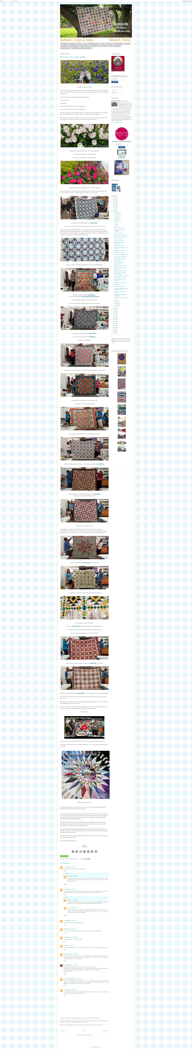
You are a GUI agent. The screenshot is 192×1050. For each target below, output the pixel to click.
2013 (114, 317)
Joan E (70, 876)
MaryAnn (67, 929)
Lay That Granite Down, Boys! (120, 256)
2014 (114, 315)
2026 (114, 198)
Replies (66, 873)
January (116, 305)
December (116, 213)
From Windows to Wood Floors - (121, 236)
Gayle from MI (68, 954)
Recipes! (104, 45)
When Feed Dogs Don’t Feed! (120, 235)
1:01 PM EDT (71, 945)
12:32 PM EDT (75, 937)
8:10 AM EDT (73, 889)
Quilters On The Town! (119, 245)
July (115, 222)
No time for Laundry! (118, 238)
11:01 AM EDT (73, 920)
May (115, 226)
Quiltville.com (72, 43)
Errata (102, 43)
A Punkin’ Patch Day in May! (120, 277)
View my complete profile (116, 122)
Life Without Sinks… (118, 264)
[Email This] (84, 859)
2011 (114, 321)
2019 (114, 211)
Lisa (69, 907)
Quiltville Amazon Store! (93, 43)
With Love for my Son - (119, 233)
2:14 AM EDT (75, 965)
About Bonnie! (64, 43)
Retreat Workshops (95, 45)
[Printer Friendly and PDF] (64, 856)
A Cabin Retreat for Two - (119, 252)
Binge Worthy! (117, 45)
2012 (114, 319)
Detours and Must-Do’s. (119, 240)
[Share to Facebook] (88, 859)
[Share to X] (86, 859)
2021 (114, 207)
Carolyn (66, 866)
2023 (114, 203)
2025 (114, 200)
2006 (114, 331)
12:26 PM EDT (72, 929)
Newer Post (63, 1030)
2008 (114, 327)
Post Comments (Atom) (87, 1035)
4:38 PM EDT (74, 989)
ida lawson (67, 889)
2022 (114, 205)
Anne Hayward (68, 965)
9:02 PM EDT (75, 954)
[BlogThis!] (85, 859)
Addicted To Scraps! (65, 48)
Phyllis (66, 945)
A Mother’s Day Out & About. (120, 265)
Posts (114, 90)
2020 (114, 209)
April (115, 300)
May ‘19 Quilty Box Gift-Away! (120, 258)
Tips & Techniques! (119, 43)
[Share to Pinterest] (89, 859)
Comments (115, 93)
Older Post (105, 1030)
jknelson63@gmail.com (70, 978)
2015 (114, 313)
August (116, 220)
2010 (114, 323)
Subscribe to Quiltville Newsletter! (121, 141)
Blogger (98, 1047)
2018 (114, 308)
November (116, 215)
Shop (85, 43)
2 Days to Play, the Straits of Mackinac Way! (120, 273)
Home (84, 1030)
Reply (65, 870)
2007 (114, 329)
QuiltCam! (127, 43)
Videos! (110, 45)
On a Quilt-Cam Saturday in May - (121, 254)
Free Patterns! (109, 43)
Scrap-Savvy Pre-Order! (86, 48)
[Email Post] (81, 858)
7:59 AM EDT (75, 876)
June (115, 224)
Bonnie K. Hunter (124, 101)
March (115, 302)
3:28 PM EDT (75, 900)
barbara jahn (68, 989)
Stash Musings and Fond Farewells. (119, 243)
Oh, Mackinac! (117, 284)
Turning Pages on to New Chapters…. (119, 230)
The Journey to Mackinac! (119, 286)
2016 (114, 312)
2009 (114, 325)
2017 (114, 310)
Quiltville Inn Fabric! (85, 45)
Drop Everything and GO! (119, 262)
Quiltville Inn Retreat (74, 45)
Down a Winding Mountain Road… (121, 297)
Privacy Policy (64, 45)
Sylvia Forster (68, 937)
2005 (114, 333)
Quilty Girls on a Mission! (119, 250)
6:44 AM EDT (72, 866)
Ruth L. (70, 900)
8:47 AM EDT (79, 978)
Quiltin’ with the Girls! (118, 260)
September (116, 218)
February (116, 303)
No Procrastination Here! (119, 228)
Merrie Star (67, 920)
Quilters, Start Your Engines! (120, 282)
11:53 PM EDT (74, 907)
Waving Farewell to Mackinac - (120, 270)
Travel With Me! (75, 48)
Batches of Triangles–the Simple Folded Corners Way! (121, 289)
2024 (114, 201)
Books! (79, 43)
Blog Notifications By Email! (119, 76)
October (116, 216)
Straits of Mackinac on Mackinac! (121, 275)
